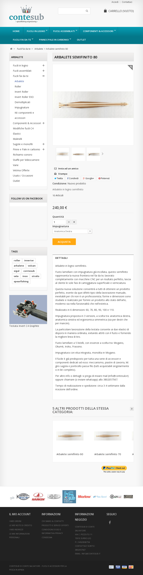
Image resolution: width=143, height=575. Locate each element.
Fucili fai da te (22, 39)
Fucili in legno (36, 31)
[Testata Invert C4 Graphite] (28, 309)
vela (16, 276)
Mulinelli (17, 139)
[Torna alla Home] (11, 49)
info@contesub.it (91, 553)
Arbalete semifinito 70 (107, 454)
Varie (15, 165)
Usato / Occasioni (23, 175)
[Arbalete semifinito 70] (107, 436)
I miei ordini (15, 521)
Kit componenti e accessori (24, 115)
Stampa (62, 173)
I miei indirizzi (16, 529)
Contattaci (127, 2)
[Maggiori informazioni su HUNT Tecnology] (125, 497)
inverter (29, 260)
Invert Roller (21, 91)
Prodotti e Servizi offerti (55, 525)
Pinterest (105, 178)
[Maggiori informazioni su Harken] (110, 497)
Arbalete (19, 81)
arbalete (19, 265)
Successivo (102, 154)
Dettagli (61, 258)
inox (25, 276)
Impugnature (22, 107)
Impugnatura (61, 226)
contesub (29, 270)
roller (17, 260)
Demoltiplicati (22, 102)
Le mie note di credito (20, 525)
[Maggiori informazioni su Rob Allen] (18, 497)
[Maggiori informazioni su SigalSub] (33, 497)
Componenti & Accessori (98, 31)
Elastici (17, 133)
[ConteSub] (29, 14)
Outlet (81, 39)
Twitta (59, 178)
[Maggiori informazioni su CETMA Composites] (64, 497)
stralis (35, 276)
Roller (18, 86)
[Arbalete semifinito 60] (63, 154)
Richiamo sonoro (22, 154)
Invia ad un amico (68, 168)
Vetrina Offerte (21, 170)
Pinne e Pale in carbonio (54, 39)
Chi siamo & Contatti (53, 521)
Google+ (89, 178)
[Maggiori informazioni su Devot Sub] (94, 497)
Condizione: (59, 183)
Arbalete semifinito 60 (70, 454)
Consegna (47, 537)
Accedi (115, 2)
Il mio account (20, 514)
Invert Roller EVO (24, 97)
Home (16, 31)
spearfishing (21, 281)
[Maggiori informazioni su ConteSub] (79, 497)
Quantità (58, 216)
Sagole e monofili (23, 144)
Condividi (73, 178)
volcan (32, 265)
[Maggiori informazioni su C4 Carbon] (48, 497)
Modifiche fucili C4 (23, 128)
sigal (16, 270)
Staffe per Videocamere (26, 159)
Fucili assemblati (64, 31)
